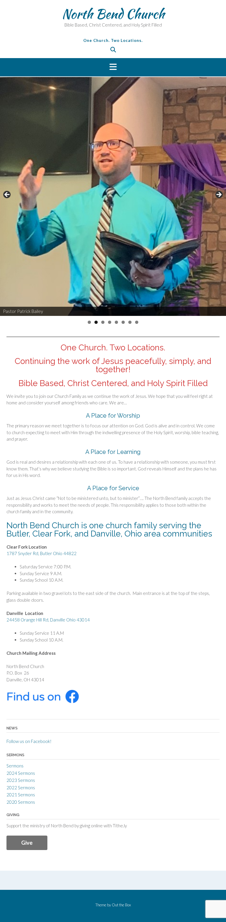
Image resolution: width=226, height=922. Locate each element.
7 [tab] (130, 322)
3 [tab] (102, 322)
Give (27, 842)
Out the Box (121, 905)
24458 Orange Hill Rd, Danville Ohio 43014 (48, 619)
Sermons (15, 765)
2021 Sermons (20, 794)
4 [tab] (109, 322)
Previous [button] (7, 195)
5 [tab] (116, 322)
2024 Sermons (20, 773)
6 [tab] (123, 322)
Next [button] (218, 195)
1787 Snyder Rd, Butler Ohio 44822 (41, 553)
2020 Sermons (20, 802)
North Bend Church (113, 13)
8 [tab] (136, 322)
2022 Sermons (20, 787)
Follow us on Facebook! (28, 741)
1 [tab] (89, 322)
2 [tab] (96, 322)
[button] (113, 67)
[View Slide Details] (113, 196)
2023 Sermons (20, 780)
